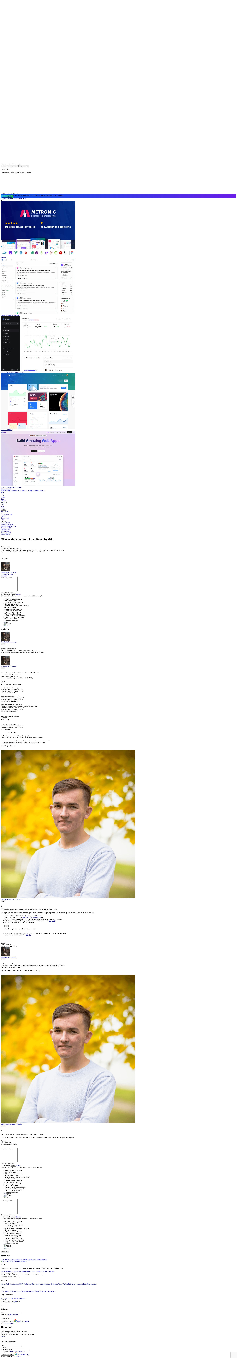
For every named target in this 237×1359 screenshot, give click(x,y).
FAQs (2, 1291)
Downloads (13, 1259)
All (2, 166)
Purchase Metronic (36, 1259)
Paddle (15, 1301)
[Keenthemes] (14, 198)
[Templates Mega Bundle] (18, 1261)
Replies (26, 166)
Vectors (37, 490)
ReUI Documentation (48, 1271)
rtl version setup (36, 917)
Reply (3, 644)
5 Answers (4, 576)
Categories (15, 166)
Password (3, 1314)
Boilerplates (31, 490)
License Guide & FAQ (24, 1259)
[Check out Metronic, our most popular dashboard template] (2, 503)
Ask (5, 511)
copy (6, 926)
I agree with (6, 1351)
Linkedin (10, 1298)
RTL (7, 574)
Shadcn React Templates (20, 490)
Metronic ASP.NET (17, 1284)
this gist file (52, 921)
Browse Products (6, 489)
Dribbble (22, 1298)
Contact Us (8, 1291)
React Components (19, 1271)
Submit (18, 594)
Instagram (16, 1298)
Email (2, 1313)
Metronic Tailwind (6, 1284)
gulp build (25, 917)
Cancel (13, 594)
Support (14, 1291)
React (11, 574)
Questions (7, 166)
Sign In (3, 509)
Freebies (42, 490)
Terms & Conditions (40, 1291)
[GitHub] (4, 503)
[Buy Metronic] (5, 1261)
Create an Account (8, 1323)
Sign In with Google (23, 1321)
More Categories (5, 534)
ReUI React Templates (89, 1284)
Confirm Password (6, 1349)
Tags (21, 166)
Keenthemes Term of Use (17, 1351)
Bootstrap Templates (7, 490)
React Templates (36, 1271)
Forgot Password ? (12, 1314)
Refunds (44, 1259)
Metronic (3, 574)
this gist (28, 935)
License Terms (21, 1291)
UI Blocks (28, 1271)
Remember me (7, 1318)
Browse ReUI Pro (7, 197)
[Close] (1, 1305)
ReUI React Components (75, 1284)
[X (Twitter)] (6, 503)
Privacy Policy (29, 1291)
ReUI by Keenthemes (7, 1271)
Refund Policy (51, 1291)
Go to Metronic (5, 1259)
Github (5, 1298)
